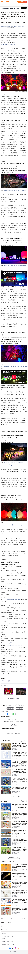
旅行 (14, 5)
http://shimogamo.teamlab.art (8, 44)
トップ (2, 918)
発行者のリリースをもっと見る (14, 733)
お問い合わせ (14, 725)
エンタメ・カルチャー (12, 705)
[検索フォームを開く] (15, 2)
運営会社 (3, 933)
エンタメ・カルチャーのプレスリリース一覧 (15, 918)
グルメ (10, 5)
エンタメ (6, 5)
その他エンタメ (10, 708)
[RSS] (18, 948)
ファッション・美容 (20, 5)
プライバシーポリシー (7, 941)
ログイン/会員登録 (22, 1)
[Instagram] (15, 948)
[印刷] (16, 714)
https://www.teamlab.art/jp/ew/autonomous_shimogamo (14, 524)
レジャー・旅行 (4, 711)
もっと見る (24, 740)
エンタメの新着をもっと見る (14, 796)
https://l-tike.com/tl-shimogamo (14, 599)
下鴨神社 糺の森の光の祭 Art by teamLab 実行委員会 (12, 26)
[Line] (13, 714)
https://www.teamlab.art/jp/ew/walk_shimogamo (15, 190)
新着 (2, 5)
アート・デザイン (19, 708)
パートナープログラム (7, 936)
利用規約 (3, 938)
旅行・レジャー (21, 705)
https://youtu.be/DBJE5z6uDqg (14, 645)
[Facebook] (7, 714)
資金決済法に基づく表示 (7, 944)
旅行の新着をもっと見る (14, 857)
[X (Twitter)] (10, 714)
